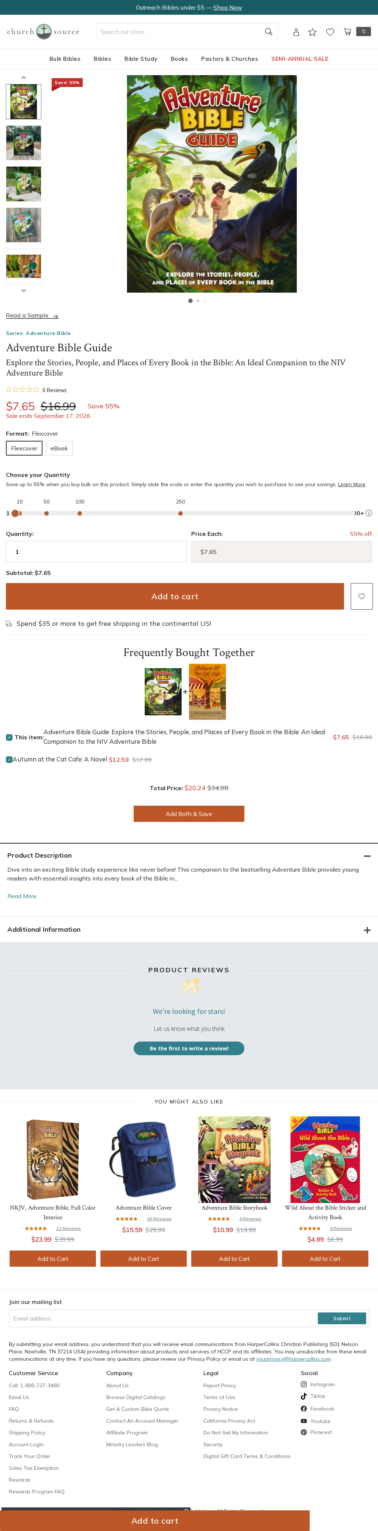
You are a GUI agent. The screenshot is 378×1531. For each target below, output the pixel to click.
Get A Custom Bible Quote (137, 1409)
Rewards (20, 1479)
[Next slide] (23, 290)
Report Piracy (219, 1385)
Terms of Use (219, 1397)
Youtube (320, 1421)
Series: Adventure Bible (38, 333)
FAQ (14, 1409)
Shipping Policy (27, 1432)
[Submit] (268, 31)
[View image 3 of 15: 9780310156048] (23, 184)
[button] (190, 301)
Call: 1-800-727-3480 (34, 1385)
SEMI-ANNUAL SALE (300, 58)
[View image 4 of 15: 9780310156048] (23, 225)
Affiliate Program (127, 1432)
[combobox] (187, 31)
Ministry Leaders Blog (132, 1444)
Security (213, 1444)
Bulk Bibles (65, 58)
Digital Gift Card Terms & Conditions (247, 1456)
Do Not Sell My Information (235, 1432)
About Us (117, 1385)
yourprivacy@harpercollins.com (293, 1359)
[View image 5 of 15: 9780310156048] (23, 266)
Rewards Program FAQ (37, 1491)
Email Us (19, 1397)
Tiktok (317, 1396)
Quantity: (20, 533)
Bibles (102, 58)
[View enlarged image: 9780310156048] (212, 184)
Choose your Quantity (38, 474)
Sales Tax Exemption (34, 1468)
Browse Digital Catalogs (135, 1397)
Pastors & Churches (229, 58)
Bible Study (141, 58)
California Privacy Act (229, 1420)
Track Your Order (29, 1456)
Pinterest (321, 1432)
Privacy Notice (220, 1409)
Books (179, 58)
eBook (59, 448)
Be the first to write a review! (189, 1048)
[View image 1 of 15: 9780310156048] (23, 101)
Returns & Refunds (31, 1420)
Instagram (322, 1384)
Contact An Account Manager (142, 1420)
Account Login (26, 1444)
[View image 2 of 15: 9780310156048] (23, 143)
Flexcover (24, 448)
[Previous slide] (23, 77)
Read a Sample (27, 315)
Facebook (322, 1408)
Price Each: (207, 533)
